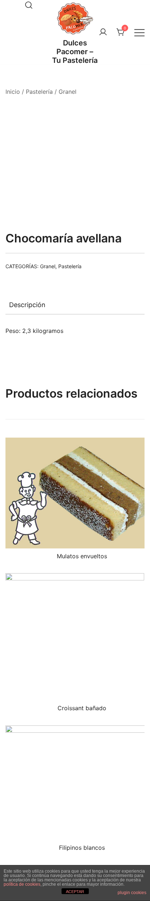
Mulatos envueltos (82, 556)
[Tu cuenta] (103, 32)
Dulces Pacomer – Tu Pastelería (75, 52)
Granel (67, 91)
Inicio (12, 91)
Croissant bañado (82, 708)
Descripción (27, 305)
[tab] (75, 305)
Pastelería (39, 91)
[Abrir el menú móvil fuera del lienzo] (139, 32)
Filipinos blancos (82, 847)
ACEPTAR (75, 891)
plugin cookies (132, 892)
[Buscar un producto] (28, 5)
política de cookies (22, 884)
